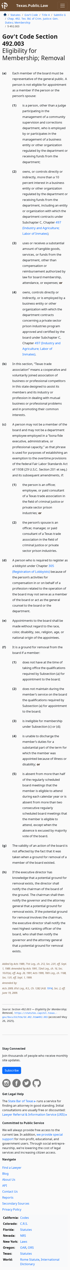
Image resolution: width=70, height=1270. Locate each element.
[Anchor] (38, 95)
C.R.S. (24, 1224)
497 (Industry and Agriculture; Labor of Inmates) (41, 228)
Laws (23, 1242)
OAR (23, 1248)
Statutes (15, 15)
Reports (7, 1197)
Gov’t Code (31, 15)
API (4, 1185)
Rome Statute (29, 1259)
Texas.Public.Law (32, 5)
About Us (8, 1179)
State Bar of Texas (20, 1101)
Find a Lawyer (11, 1168)
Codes (24, 1218)
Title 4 (46, 15)
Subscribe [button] (12, 1070)
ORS (31, 1248)
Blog (5, 1174)
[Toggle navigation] (62, 5)
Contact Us (10, 1191)
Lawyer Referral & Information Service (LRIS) (33, 1114)
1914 (49, 988)
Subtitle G (60, 15)
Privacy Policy (11, 1209)
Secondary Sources (15, 1203)
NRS (23, 1236)
